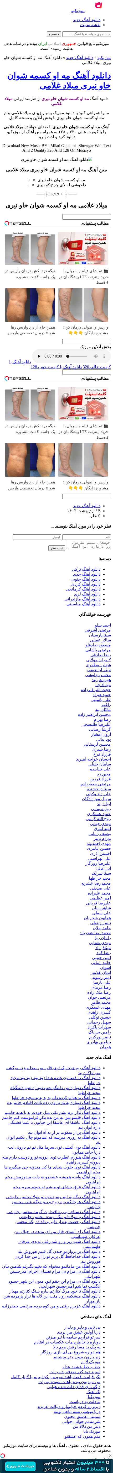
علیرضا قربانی (98, 903)
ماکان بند (103, 709)
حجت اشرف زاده (96, 689)
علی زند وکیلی (98, 794)
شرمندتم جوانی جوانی (81, 1421)
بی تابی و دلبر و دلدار (82, 1327)
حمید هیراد (102, 694)
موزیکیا (94, 1396)
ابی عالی (103, 868)
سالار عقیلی (100, 640)
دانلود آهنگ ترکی (86, 569)
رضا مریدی (101, 987)
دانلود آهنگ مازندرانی (82, 599)
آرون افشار (101, 734)
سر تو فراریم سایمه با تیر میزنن (73, 1337)
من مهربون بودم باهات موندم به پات (69, 1382)
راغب (106, 704)
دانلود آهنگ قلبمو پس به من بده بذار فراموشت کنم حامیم (51, 1117)
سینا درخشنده (99, 789)
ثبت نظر (56, 548)
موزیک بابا (91, 1431)
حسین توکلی (100, 1017)
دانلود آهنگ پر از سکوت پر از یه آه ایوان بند (64, 1132)
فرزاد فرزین (100, 779)
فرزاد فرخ (102, 754)
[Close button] (110, 1455)
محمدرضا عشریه (96, 883)
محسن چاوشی (98, 675)
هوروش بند (101, 679)
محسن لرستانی (97, 744)
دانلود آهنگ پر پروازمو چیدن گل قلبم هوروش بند (59, 1251)
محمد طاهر (101, 1002)
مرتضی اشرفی (98, 630)
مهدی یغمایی (100, 942)
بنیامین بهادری (98, 1042)
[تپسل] (2, 1455)
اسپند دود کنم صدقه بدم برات (74, 1372)
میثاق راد (103, 947)
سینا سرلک (101, 873)
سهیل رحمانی (99, 1022)
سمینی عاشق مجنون (82, 1416)
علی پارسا (102, 982)
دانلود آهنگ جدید (86, 19)
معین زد (104, 774)
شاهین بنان (101, 908)
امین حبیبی (101, 957)
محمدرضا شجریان (95, 933)
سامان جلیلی (99, 764)
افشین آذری (100, 853)
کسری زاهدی (99, 1012)
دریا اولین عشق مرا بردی (78, 1332)
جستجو (54, 34)
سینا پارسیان (100, 635)
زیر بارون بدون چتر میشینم (76, 1357)
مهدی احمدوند (99, 843)
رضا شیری (101, 749)
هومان (105, 1047)
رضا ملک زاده (99, 992)
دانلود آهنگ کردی (85, 584)
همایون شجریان (97, 918)
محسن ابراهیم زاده (94, 714)
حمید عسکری (99, 813)
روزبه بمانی (101, 808)
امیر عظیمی (100, 898)
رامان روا (103, 938)
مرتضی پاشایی (98, 650)
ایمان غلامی (100, 972)
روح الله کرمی (98, 818)
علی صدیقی (100, 888)
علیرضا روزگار (98, 863)
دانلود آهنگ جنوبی (85, 579)
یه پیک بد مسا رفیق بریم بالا (76, 1347)
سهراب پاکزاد (99, 1027)
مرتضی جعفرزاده (96, 784)
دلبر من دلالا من (86, 1426)
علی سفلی (101, 913)
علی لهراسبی (99, 858)
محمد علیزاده (99, 893)
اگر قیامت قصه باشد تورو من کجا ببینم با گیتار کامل (55, 1377)
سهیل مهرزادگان (96, 799)
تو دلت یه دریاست (84, 1401)
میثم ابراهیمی (99, 670)
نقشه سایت (90, 24)
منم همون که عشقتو (82, 1436)
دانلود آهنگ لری (87, 594)
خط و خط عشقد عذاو (81, 1367)
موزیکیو (104, 57)
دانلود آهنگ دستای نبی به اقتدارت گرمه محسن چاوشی (53, 1211)
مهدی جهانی (100, 823)
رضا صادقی (100, 655)
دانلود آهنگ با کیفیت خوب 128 (56, 367)
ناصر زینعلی (100, 923)
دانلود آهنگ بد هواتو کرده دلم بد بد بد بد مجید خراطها (56, 1097)
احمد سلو (103, 625)
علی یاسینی (101, 699)
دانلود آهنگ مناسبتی (83, 604)
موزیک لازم (90, 1362)
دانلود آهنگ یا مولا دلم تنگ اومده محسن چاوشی (59, 1216)
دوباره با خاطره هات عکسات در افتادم (67, 1342)
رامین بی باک (99, 1032)
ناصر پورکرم (100, 1037)
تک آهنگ (93, 1391)
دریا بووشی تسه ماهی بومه (77, 1411)
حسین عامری (99, 848)
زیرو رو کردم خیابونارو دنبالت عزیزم (68, 1406)
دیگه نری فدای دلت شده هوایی (73, 1386)
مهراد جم (103, 684)
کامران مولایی (98, 660)
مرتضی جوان (99, 997)
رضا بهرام (102, 719)
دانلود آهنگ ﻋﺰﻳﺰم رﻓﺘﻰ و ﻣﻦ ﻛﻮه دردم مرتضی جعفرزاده (51, 1306)
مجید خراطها (100, 878)
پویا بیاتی (103, 739)
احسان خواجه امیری (93, 759)
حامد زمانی (101, 962)
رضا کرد (103, 952)
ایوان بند (104, 804)
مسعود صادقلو (98, 645)
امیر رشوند (101, 977)
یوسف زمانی (100, 833)
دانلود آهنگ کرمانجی (83, 589)
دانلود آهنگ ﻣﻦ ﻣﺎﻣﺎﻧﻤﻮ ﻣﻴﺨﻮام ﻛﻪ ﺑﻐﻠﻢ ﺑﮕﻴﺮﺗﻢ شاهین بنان (51, 1266)
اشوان (105, 967)
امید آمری (102, 828)
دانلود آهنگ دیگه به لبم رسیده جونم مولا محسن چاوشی (53, 1197)
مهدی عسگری (98, 1007)
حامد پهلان (102, 928)
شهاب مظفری (98, 665)
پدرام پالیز (102, 838)
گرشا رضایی (100, 729)
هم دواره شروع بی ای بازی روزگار (70, 1352)
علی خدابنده (100, 769)
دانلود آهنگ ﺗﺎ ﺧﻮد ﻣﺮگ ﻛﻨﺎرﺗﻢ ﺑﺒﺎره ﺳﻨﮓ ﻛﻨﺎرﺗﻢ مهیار (54, 1291)
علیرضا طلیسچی (96, 724)
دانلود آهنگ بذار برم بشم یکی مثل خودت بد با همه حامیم (52, 1112)
